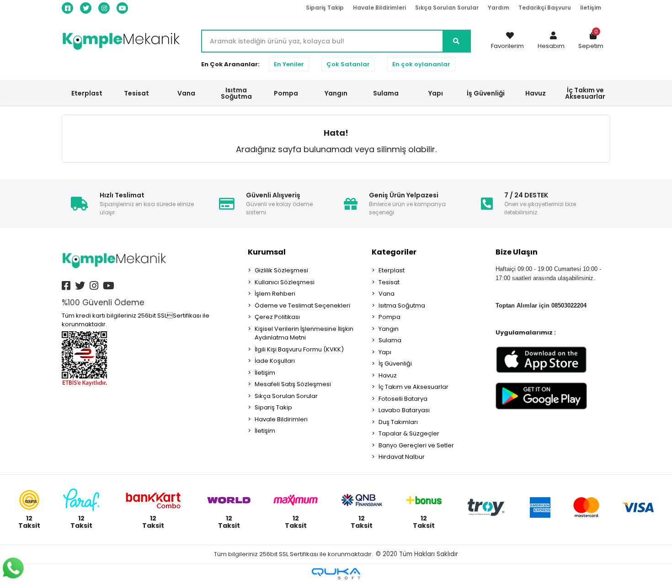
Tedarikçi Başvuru (544, 7)
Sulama (390, 340)
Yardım (498, 7)
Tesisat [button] (136, 93)
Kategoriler (394, 252)
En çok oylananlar (421, 64)
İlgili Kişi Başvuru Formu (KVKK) (299, 349)
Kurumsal (267, 252)
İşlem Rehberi (275, 293)
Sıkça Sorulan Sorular (447, 7)
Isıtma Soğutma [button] (236, 93)
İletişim (590, 7)
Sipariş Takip (325, 7)
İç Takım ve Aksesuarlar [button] (585, 93)
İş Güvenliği (395, 363)
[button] (551, 41)
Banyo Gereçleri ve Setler (416, 445)
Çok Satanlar (348, 64)
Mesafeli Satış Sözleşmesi (293, 384)
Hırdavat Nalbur (402, 456)
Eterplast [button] (86, 93)
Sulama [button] (386, 93)
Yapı (385, 352)
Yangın (389, 328)
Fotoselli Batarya (403, 398)
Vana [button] (186, 93)
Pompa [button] (286, 93)
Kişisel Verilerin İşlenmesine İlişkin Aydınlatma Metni (304, 333)
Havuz (388, 375)
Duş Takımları (398, 422)
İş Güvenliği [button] (486, 93)
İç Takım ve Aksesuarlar (413, 386)
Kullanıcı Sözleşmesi (285, 282)
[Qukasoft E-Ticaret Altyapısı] (336, 573)
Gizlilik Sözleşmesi (281, 270)
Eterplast (392, 270)
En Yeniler (289, 64)
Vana (387, 293)
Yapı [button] (435, 93)
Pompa (389, 317)
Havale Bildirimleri (379, 7)
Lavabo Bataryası (404, 410)
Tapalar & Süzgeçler (409, 433)
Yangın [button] (336, 93)
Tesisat (389, 282)
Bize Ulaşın (517, 252)
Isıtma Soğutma (402, 305)
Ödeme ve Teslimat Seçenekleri (302, 305)
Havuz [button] (535, 93)
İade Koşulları (275, 360)
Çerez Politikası (277, 317)
